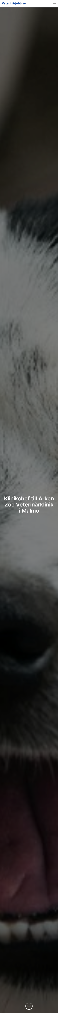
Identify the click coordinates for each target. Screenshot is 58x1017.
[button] (54, 3)
